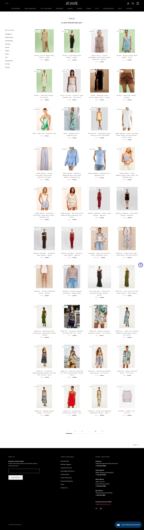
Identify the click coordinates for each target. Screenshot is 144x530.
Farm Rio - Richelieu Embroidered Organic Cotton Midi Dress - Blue (44, 373)
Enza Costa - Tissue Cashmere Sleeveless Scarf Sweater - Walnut (99, 57)
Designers (15, 8)
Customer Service (66, 468)
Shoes (79, 8)
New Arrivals (30, 8)
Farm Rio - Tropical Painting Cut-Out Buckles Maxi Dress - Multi (72, 373)
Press (62, 484)
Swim (89, 8)
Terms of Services (66, 477)
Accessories (108, 8)
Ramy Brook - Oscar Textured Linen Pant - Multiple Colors (44, 175)
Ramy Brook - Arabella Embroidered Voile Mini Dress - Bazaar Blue (72, 175)
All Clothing (46, 8)
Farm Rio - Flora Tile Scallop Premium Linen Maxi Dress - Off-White (127, 333)
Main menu (9, 30)
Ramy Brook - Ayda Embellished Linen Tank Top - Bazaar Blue (127, 175)
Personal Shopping (67, 481)
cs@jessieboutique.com (103, 504)
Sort (135, 445)
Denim (70, 8)
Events (129, 8)
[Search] (133, 3)
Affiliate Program (66, 464)
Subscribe (15, 477)
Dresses (59, 8)
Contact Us (64, 488)
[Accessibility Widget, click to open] (140, 265)
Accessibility (65, 461)
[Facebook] (96, 508)
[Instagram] (101, 508)
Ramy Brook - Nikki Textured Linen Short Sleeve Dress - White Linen (127, 135)
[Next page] (102, 431)
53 (95, 431)
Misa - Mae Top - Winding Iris (44, 133)
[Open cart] (138, 3)
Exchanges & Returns (67, 471)
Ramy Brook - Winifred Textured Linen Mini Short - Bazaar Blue (44, 215)
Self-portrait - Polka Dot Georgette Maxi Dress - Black (99, 293)
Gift (97, 8)
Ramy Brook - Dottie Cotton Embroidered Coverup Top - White (72, 215)
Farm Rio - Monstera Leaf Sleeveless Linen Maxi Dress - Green (44, 333)
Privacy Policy (65, 474)
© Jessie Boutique (14, 524)
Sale (120, 8)
